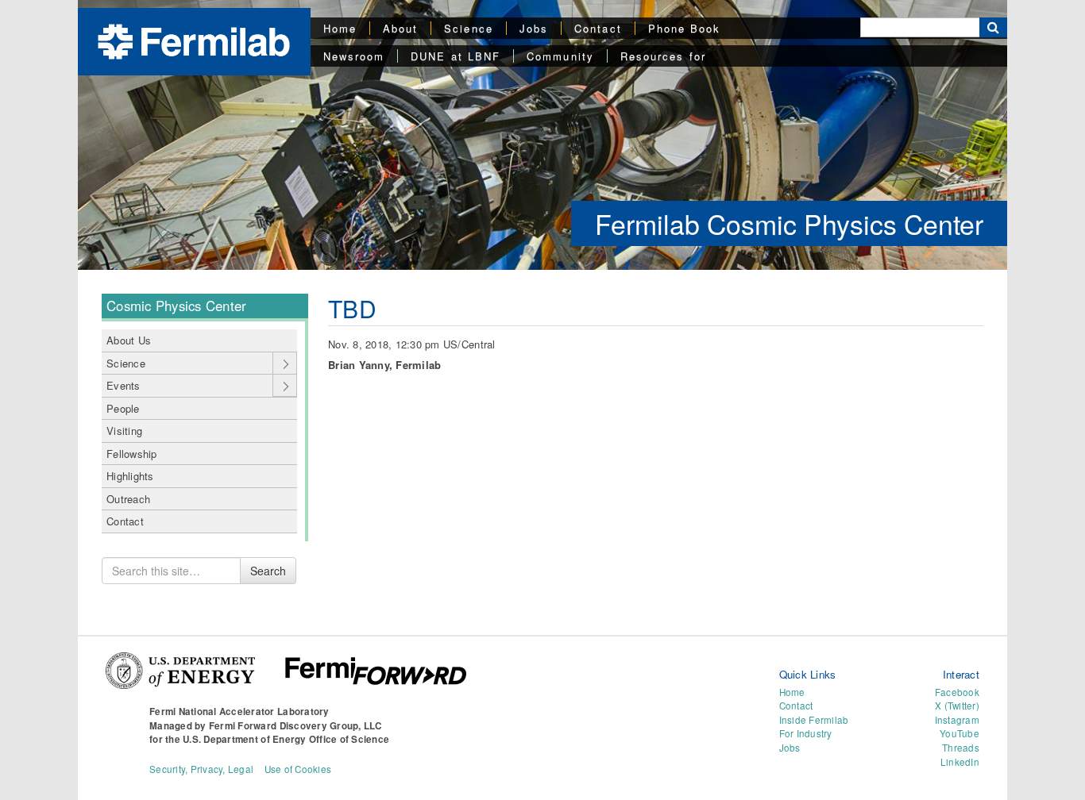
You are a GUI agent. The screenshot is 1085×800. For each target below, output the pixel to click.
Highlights (130, 475)
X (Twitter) (957, 705)
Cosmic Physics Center (176, 305)
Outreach (128, 498)
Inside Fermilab (814, 719)
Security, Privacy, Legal (201, 769)
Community (560, 56)
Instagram (957, 719)
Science (468, 28)
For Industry (805, 733)
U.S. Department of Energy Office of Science (286, 739)
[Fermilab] (194, 40)
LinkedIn (959, 762)
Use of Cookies (298, 769)
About (400, 28)
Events (123, 385)
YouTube (959, 733)
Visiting (124, 430)
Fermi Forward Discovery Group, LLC (295, 726)
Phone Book (684, 28)
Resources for (663, 56)
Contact (598, 28)
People (123, 408)
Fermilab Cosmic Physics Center (789, 223)
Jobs (533, 28)
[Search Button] (993, 27)
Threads (960, 747)
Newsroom (354, 56)
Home (340, 28)
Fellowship (131, 453)
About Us (128, 340)
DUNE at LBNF (455, 56)
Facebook (957, 692)
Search (268, 571)
